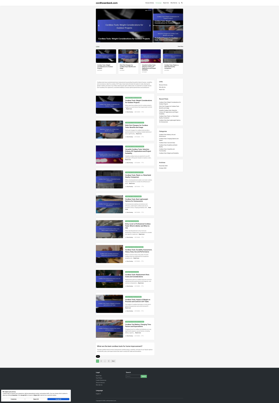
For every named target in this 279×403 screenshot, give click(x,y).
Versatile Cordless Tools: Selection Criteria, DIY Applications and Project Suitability (138, 151)
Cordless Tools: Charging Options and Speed (134, 122)
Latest (97, 46)
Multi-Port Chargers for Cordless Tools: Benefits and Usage (128, 66)
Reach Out (166, 3)
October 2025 (162, 168)
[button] (147, 10)
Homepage (158, 3)
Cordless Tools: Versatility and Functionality (134, 146)
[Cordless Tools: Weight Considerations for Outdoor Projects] (124, 25)
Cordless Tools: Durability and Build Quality (134, 172)
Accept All (58, 399)
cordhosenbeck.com (107, 3)
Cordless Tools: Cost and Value (132, 221)
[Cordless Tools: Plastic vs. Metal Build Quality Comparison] (173, 56)
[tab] (97, 46)
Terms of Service (100, 382)
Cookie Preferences (101, 380)
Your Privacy (99, 378)
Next (113, 361)
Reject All (36, 399)
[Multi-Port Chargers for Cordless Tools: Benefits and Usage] (168, 34)
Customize (13, 399)
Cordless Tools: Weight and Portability (133, 97)
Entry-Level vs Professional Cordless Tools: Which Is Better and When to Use (138, 226)
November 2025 (163, 165)
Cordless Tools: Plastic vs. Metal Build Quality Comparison (171, 66)
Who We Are (174, 3)
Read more (129, 109)
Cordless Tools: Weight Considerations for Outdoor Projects (105, 66)
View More (180, 46)
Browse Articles (150, 3)
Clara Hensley (130, 112)
